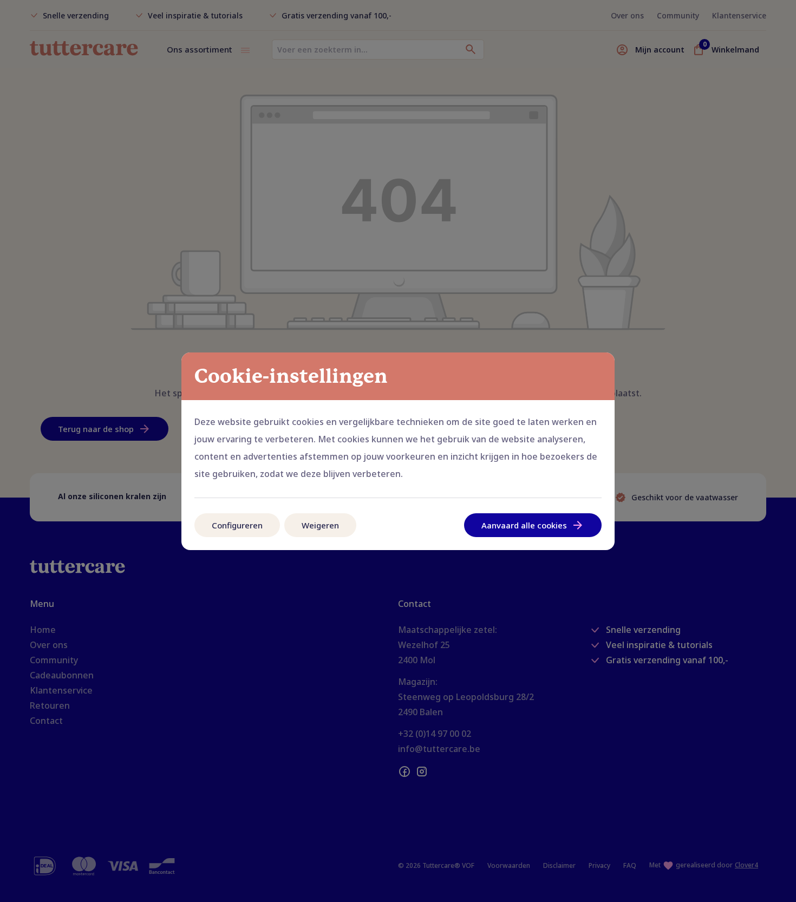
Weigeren (320, 525)
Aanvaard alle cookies (524, 525)
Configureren (237, 525)
